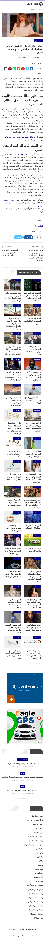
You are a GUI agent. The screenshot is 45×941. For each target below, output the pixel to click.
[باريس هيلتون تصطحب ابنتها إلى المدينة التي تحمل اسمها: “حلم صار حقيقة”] (32, 563)
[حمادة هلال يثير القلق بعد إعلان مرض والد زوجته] (32, 389)
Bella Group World (36, 910)
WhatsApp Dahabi (36, 914)
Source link (39, 226)
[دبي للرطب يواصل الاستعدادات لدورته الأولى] (12, 443)
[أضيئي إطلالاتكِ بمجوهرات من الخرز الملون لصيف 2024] (12, 517)
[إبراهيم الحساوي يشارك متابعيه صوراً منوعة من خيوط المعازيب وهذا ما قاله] (12, 338)
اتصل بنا (21, 929)
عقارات (22, 773)
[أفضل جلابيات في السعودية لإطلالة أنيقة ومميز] (32, 310)
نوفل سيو (39, 853)
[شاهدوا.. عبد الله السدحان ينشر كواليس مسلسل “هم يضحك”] (32, 338)
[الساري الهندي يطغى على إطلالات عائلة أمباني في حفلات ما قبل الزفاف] (32, 591)
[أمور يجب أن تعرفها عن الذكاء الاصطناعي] (32, 517)
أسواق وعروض (22, 759)
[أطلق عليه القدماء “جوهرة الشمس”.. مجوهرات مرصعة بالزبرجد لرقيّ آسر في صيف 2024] (12, 415)
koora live (12, 929)
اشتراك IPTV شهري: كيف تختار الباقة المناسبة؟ (22, 790)
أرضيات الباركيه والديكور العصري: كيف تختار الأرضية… (22, 763)
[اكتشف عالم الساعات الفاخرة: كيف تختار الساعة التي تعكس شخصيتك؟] (32, 285)
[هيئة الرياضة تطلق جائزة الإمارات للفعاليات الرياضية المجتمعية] (32, 642)
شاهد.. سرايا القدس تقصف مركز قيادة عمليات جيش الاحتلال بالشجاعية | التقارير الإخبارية (35, 255)
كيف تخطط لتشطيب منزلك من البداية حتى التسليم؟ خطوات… (22, 777)
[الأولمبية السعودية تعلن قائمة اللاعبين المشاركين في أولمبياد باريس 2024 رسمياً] (12, 310)
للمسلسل (12, 109)
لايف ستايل (38, 40)
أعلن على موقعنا (31, 929)
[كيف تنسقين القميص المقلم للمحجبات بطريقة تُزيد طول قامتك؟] (12, 617)
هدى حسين (18, 154)
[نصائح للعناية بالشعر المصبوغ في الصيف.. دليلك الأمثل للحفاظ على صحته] (32, 466)
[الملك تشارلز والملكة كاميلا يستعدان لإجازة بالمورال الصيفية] (12, 540)
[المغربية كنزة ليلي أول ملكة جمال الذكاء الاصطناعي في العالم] (12, 563)
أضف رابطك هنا (37, 816)
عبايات (41, 861)
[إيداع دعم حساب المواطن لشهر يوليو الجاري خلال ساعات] (12, 466)
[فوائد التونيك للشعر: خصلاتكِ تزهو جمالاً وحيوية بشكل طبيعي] (32, 617)
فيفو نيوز (40, 857)
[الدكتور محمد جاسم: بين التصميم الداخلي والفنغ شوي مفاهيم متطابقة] (32, 415)
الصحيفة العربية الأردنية (35, 885)
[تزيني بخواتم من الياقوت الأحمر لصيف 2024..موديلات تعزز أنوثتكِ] (12, 642)
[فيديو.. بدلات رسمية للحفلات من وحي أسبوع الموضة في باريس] (12, 591)
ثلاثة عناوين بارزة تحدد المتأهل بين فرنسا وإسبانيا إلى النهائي (10, 252)
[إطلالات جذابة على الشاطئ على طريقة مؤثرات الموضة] (32, 443)
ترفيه (22, 786)
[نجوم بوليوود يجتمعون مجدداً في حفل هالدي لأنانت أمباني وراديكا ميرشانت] (32, 491)
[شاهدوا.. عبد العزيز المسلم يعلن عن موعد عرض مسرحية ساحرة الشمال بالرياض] (12, 364)
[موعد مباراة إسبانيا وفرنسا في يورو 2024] (32, 540)
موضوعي (40, 865)
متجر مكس (39, 869)
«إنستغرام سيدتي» (9, 200)
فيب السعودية (38, 873)
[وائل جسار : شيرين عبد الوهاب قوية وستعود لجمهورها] (12, 491)
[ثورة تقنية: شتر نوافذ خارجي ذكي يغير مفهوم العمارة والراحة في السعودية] (12, 285)
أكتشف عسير (38, 877)
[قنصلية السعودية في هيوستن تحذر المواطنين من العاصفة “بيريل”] (12, 389)
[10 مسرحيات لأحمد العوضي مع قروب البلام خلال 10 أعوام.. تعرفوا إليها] (32, 364)
